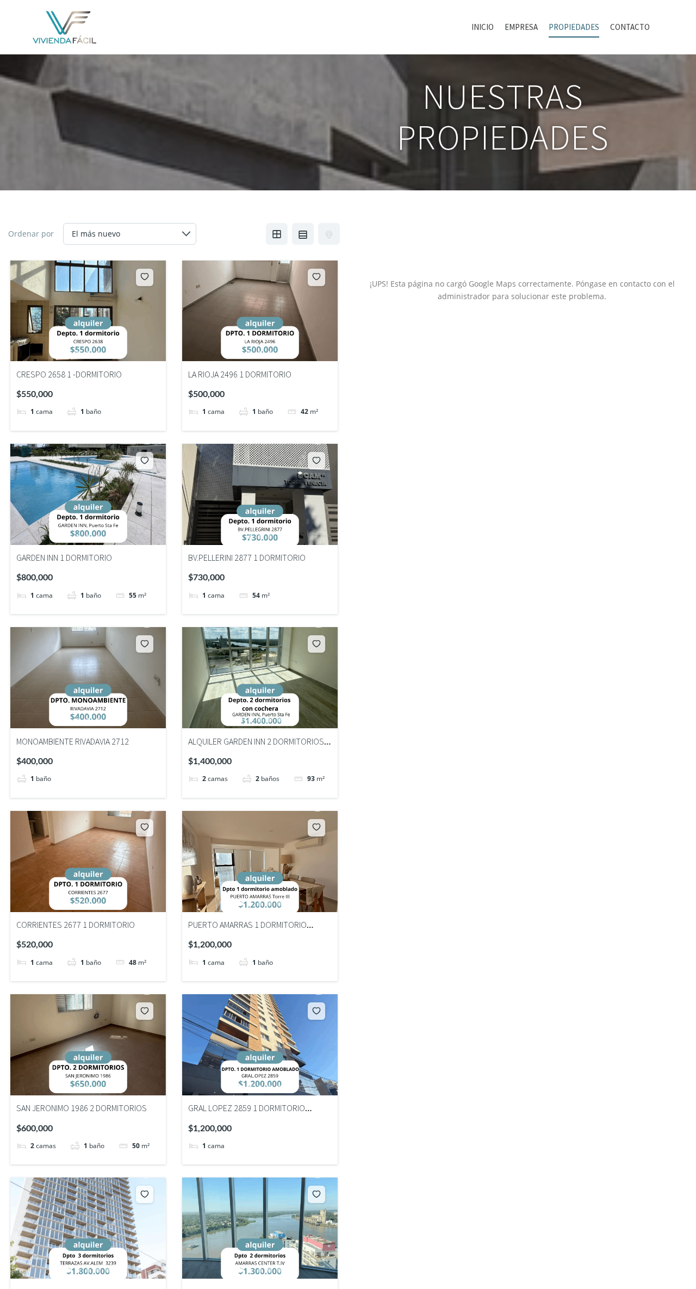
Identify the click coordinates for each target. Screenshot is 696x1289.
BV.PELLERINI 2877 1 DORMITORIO (247, 557)
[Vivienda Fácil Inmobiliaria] (64, 27)
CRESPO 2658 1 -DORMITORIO (69, 374)
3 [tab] (88, 353)
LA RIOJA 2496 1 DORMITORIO (239, 374)
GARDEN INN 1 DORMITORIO (64, 557)
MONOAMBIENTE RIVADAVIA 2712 (72, 741)
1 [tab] (68, 353)
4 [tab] (98, 353)
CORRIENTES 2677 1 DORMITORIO (75, 924)
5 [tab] (107, 353)
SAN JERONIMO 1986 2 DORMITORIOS (81, 1107)
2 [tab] (78, 353)
